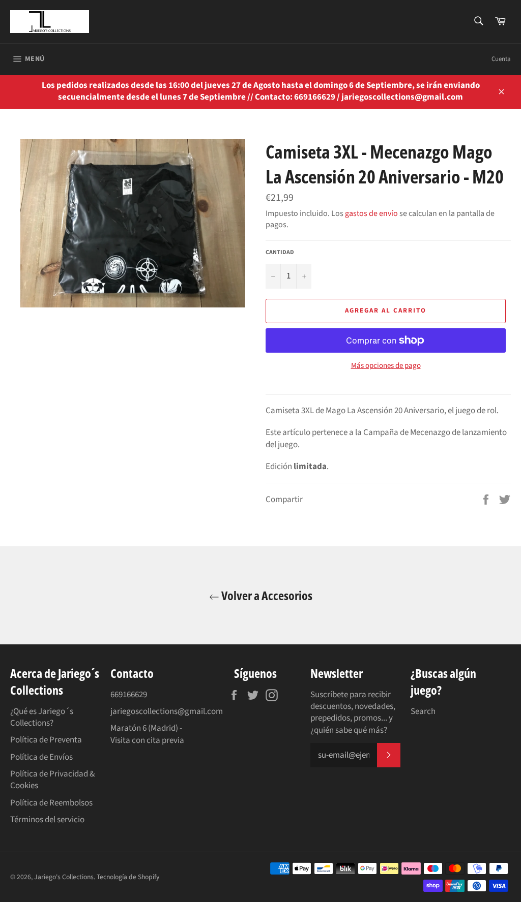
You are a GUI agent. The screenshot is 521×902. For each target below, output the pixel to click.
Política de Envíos (41, 757)
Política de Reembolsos (51, 803)
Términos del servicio (47, 820)
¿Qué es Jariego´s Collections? (41, 717)
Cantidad (280, 252)
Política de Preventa (46, 740)
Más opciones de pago (386, 366)
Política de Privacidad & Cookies (52, 780)
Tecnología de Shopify (128, 877)
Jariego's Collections (64, 877)
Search (423, 711)
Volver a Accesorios (265, 595)
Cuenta (501, 59)
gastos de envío (371, 213)
